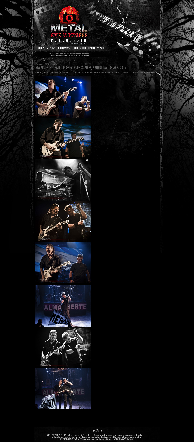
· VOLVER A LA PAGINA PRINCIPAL (47, 64)
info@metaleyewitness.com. (47, 74)
